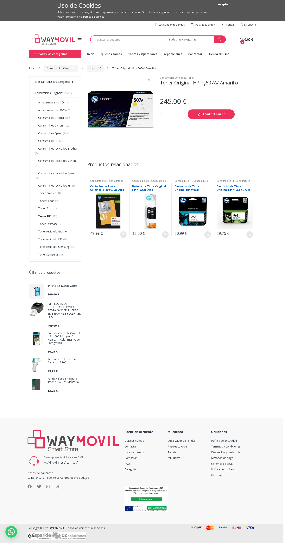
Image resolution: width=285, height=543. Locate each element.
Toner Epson (48, 208)
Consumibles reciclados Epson (55, 175)
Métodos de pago (222, 458)
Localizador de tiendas (172, 24)
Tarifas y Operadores (142, 54)
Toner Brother (49, 193)
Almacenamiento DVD (54, 110)
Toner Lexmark (49, 224)
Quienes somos (111, 54)
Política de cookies (93, 16)
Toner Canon (48, 201)
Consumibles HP (99, 180)
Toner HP (95, 68)
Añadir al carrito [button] (123, 234)
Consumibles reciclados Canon (55, 163)
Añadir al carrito (214, 114)
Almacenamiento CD (53, 102)
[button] (149, 80)
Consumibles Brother (54, 118)
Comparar (130, 458)
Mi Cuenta (250, 24)
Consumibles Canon (53, 125)
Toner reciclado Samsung (56, 247)
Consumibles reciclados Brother (56, 151)
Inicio (90, 54)
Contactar (195, 54)
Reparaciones (172, 54)
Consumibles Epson (53, 133)
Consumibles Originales (61, 68)
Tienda (230, 24)
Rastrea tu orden (205, 24)
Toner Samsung (50, 254)
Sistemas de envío (222, 464)
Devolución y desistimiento (227, 452)
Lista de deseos (134, 452)
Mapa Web (218, 475)
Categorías (131, 469)
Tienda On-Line (218, 54)
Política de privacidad (224, 440)
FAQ (127, 464)
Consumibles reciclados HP (57, 185)
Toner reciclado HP (52, 239)
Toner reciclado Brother (55, 231)
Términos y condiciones (225, 446)
